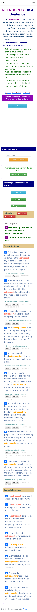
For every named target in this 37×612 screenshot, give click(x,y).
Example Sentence (18, 206)
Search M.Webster (9, 216)
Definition (18, 192)
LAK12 (3, 2)
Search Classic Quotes (18, 174)
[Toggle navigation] (33, 2)
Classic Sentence (18, 199)
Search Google (22, 213)
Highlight (15, 276)
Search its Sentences (18, 160)
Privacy (25, 609)
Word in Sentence (17, 106)
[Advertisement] (18, 128)
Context (8, 276)
